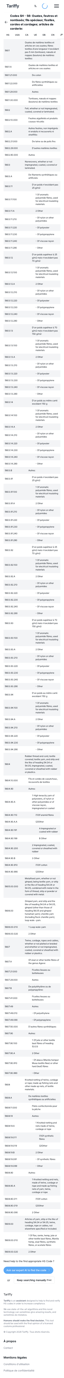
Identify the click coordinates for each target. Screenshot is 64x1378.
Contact (8, 1347)
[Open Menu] (56, 6)
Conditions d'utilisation (17, 1364)
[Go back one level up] (7, 22)
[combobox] (35, 6)
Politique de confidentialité (19, 1370)
